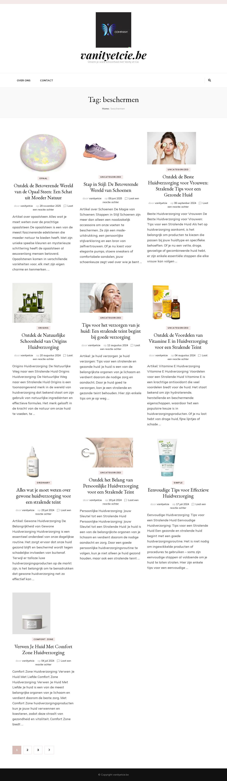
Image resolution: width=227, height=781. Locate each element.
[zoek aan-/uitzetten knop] (209, 80)
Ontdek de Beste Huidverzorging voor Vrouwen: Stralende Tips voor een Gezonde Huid (178, 185)
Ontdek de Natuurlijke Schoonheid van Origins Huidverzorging (43, 341)
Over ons (23, 80)
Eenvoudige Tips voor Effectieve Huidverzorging (178, 493)
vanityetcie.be (113, 55)
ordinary (43, 482)
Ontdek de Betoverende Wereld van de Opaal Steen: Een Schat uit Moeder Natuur (43, 191)
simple (178, 482)
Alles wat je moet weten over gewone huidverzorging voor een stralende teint (43, 496)
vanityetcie (26, 205)
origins (43, 328)
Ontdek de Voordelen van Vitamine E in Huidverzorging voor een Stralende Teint (178, 341)
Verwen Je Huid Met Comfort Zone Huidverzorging (43, 649)
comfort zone (43, 639)
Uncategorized (110, 177)
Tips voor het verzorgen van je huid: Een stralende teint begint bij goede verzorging (111, 331)
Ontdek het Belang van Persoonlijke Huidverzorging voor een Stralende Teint (111, 486)
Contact (46, 80)
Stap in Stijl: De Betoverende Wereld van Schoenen (111, 187)
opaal (43, 178)
